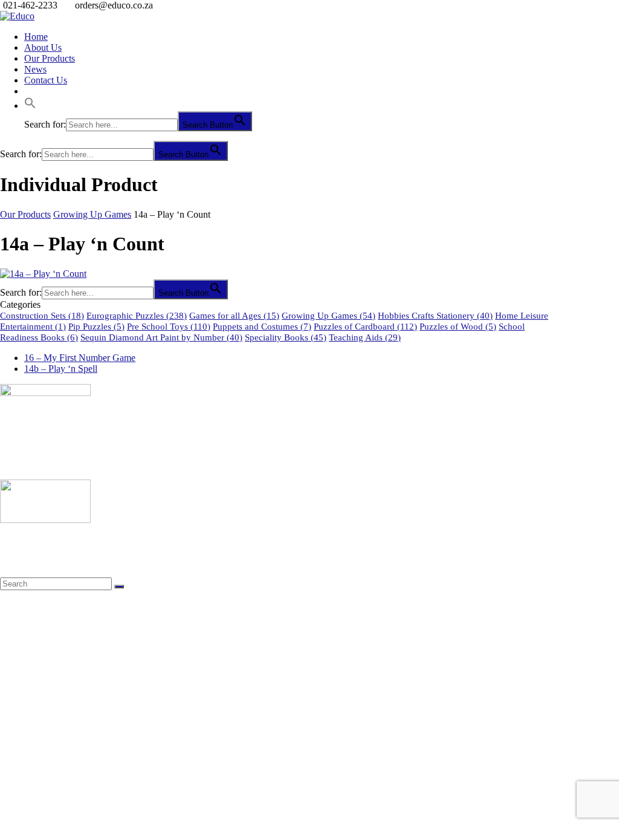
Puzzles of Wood (458, 326)
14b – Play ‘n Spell (60, 368)
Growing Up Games (92, 214)
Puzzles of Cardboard (365, 326)
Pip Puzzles (96, 326)
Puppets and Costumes (262, 326)
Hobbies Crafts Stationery (435, 315)
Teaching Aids (365, 337)
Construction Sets (42, 315)
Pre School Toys (168, 326)
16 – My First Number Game (79, 358)
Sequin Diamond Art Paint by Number (161, 337)
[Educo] (17, 16)
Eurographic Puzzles (136, 315)
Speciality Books (285, 337)
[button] (30, 105)
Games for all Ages (234, 315)
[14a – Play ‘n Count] (43, 273)
